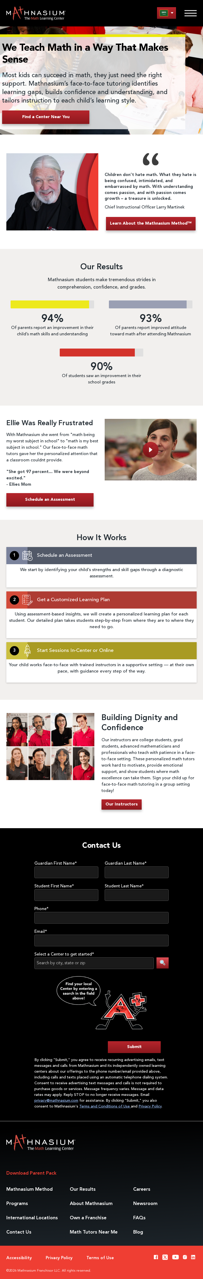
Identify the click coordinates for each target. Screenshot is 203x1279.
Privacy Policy (150, 1106)
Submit (134, 1047)
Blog (138, 1232)
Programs (17, 1203)
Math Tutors (94, 1232)
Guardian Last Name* (126, 863)
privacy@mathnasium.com (56, 1100)
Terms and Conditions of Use (105, 1106)
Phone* (41, 909)
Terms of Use (100, 1258)
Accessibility (19, 1258)
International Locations (32, 1218)
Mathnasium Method (29, 1189)
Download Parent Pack (31, 1173)
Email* (40, 932)
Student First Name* (54, 886)
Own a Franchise (88, 1218)
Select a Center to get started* (64, 954)
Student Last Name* (124, 886)
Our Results (83, 1189)
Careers (141, 1189)
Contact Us (18, 1232)
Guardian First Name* (55, 863)
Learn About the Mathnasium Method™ (151, 223)
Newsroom (145, 1203)
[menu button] (166, 12)
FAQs (139, 1218)
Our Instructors (121, 804)
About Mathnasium (91, 1203)
